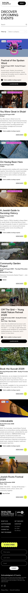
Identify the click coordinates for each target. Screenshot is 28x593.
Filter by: (3, 31)
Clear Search (6, 27)
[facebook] (2, 586)
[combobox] (8, 32)
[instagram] (5, 586)
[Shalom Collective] (6, 3)
